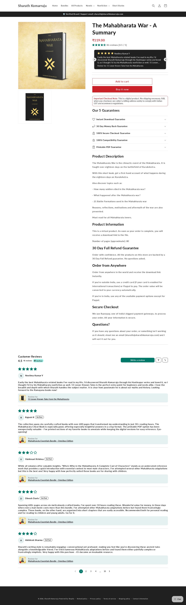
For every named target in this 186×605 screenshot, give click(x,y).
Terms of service (109, 599)
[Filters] (158, 360)
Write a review (137, 360)
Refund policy (82, 599)
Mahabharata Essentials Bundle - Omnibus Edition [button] (50, 441)
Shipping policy (124, 599)
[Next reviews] (165, 59)
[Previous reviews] (94, 59)
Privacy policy (95, 599)
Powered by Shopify (66, 599)
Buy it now (122, 89)
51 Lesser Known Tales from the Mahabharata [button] (48, 399)
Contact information (140, 599)
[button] (90, 6)
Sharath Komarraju (51, 599)
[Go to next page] (110, 571)
